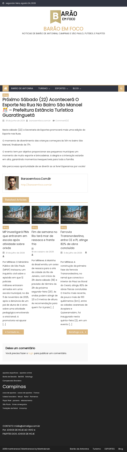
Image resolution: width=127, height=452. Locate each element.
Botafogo (29, 377)
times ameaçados (19, 404)
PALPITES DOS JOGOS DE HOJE (19, 433)
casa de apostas (9, 393)
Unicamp (23, 408)
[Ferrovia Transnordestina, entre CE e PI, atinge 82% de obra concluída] (74, 215)
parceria (16, 400)
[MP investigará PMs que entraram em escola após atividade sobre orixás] (16, 215)
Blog (76, 88)
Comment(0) (62, 120)
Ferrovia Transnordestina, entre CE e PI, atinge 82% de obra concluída (74, 240)
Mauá (20, 397)
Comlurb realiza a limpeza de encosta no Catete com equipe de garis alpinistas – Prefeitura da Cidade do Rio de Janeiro (15, 332)
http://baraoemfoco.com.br (36, 184)
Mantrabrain (43, 448)
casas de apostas (25, 393)
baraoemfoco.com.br (39, 120)
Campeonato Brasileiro (12, 381)
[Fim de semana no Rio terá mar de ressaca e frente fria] (45, 215)
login (31, 353)
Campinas (14, 386)
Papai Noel (7, 400)
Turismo (43, 88)
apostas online (26, 373)
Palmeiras (34, 397)
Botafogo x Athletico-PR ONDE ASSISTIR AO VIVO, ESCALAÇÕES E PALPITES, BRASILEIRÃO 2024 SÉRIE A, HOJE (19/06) (78, 332)
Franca (36, 393)
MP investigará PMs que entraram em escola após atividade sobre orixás (16, 240)
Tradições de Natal (10, 408)
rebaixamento (26, 400)
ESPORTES (60, 88)
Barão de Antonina (22, 88)
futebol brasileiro (9, 397)
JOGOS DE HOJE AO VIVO (20, 429)
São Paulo (7, 404)
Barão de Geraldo (10, 377)
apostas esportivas (10, 373)
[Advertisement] (63, 58)
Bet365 (21, 377)
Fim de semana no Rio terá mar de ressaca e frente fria (44, 238)
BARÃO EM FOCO (63, 28)
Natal (26, 397)
